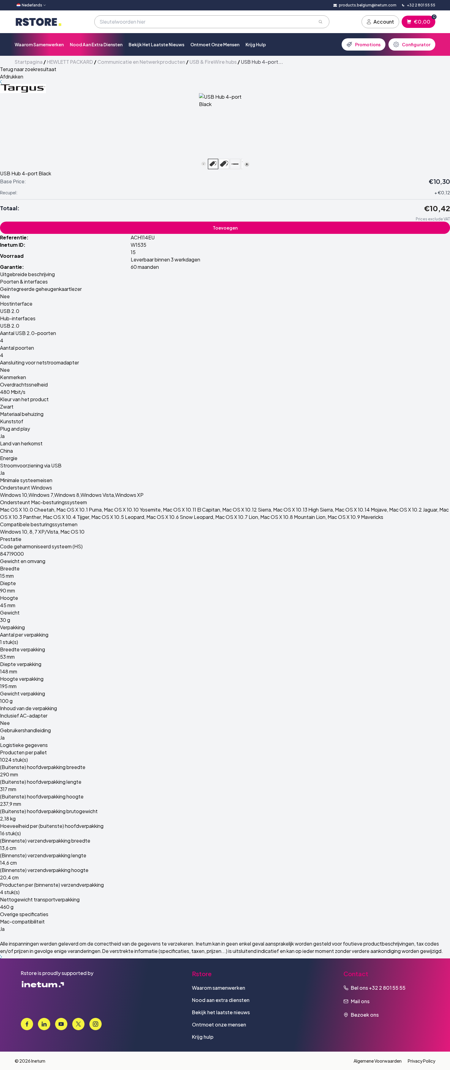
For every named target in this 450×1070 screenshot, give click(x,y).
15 (133, 252)
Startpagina (29, 62)
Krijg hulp (256, 44)
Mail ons (360, 1001)
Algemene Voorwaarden (378, 1061)
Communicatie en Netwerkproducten (141, 62)
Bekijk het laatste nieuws (156, 44)
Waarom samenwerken (39, 44)
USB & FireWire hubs (213, 62)
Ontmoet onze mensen (214, 44)
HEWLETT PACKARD (70, 62)
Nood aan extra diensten (96, 44)
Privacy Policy (421, 1061)
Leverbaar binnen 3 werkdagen (165, 259)
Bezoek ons (365, 1014)
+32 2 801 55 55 (387, 987)
